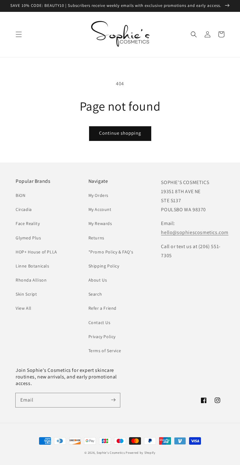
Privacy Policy (102, 336)
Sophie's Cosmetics (111, 453)
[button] (19, 34)
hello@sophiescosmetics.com (194, 232)
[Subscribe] (113, 400)
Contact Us (99, 322)
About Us (97, 280)
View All (24, 308)
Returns (96, 238)
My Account (100, 209)
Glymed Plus (28, 238)
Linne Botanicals (32, 266)
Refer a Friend (102, 308)
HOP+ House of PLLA (36, 252)
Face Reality (28, 223)
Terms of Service (104, 350)
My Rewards (100, 223)
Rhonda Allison (31, 280)
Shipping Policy (103, 266)
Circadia (24, 209)
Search (95, 294)
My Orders (98, 195)
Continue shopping (120, 133)
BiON (20, 195)
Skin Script (26, 294)
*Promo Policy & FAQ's (110, 252)
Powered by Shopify (141, 453)
